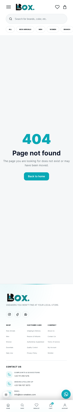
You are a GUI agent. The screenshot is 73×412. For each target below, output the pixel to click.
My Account (52, 347)
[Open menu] (9, 6)
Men (40, 29)
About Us (51, 331)
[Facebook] (17, 314)
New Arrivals (25, 29)
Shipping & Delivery (34, 331)
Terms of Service (54, 342)
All (10, 29)
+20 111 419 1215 (21, 376)
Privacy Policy (32, 353)
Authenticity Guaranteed (35, 342)
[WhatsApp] (25, 314)
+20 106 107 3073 (22, 385)
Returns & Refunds (33, 336)
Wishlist (50, 353)
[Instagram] (9, 314)
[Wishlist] (57, 7)
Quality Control (32, 347)
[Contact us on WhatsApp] (66, 394)
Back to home (36, 176)
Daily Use (9, 353)
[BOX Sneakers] (18, 297)
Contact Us (52, 336)
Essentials (9, 347)
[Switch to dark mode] (6, 394)
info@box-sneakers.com (25, 394)
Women (53, 29)
